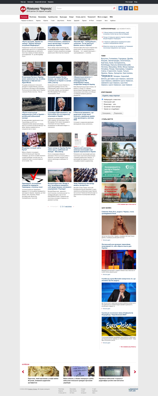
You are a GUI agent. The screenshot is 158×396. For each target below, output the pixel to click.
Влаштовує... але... (110, 104)
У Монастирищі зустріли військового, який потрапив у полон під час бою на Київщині (116, 33)
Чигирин (116, 76)
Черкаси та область (27, 20)
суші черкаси (127, 85)
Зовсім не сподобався (111, 109)
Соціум (83, 389)
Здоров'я (76, 20)
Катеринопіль (119, 63)
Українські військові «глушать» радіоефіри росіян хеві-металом (111, 379)
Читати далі (106, 240)
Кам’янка (104, 63)
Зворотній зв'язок (40, 2)
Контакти (30, 2)
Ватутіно (104, 59)
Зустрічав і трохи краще (111, 106)
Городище (122, 59)
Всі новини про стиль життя (127, 204)
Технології (91, 17)
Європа (45, 20)
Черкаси (106, 75)
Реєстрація (129, 2)
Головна (24, 17)
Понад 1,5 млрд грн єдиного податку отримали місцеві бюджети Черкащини (117, 37)
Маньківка (113, 67)
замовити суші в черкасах (122, 81)
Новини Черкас (32, 389)
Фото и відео (103, 17)
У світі (53, 20)
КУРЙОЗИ (25, 364)
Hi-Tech (91, 20)
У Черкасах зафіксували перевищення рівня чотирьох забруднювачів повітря (116, 42)
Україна (38, 20)
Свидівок (129, 69)
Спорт (71, 17)
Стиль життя (80, 17)
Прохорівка (119, 69)
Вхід (135, 2)
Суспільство (53, 17)
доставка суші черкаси (116, 79)
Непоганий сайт (109, 102)
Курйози (112, 20)
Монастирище (128, 67)
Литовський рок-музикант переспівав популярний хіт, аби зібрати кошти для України (116, 246)
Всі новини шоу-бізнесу (128, 346)
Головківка (113, 59)
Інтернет (99, 20)
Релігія (69, 20)
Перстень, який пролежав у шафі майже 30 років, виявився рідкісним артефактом (43, 381)
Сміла (103, 71)
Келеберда (105, 65)
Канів (111, 63)
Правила (50, 2)
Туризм (84, 20)
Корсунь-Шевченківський (120, 65)
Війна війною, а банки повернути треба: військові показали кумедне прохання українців (78, 381)
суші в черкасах (114, 85)
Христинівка (127, 73)
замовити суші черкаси (110, 83)
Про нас (23, 2)
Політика (32, 17)
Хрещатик (118, 73)
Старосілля (111, 71)
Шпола (104, 79)
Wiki (111, 17)
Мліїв (120, 67)
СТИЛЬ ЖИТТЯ (107, 119)
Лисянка (104, 67)
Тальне (126, 71)
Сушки (119, 71)
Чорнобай (125, 76)
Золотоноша (125, 61)
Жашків (104, 61)
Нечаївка (104, 69)
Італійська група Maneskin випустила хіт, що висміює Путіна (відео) (119, 279)
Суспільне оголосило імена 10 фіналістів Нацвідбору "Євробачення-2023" (117, 314)
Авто (106, 20)
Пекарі (111, 69)
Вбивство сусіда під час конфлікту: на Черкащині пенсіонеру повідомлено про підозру (118, 47)
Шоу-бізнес (60, 20)
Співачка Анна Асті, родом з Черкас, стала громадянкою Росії (118, 212)
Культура (63, 17)
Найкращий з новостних (112, 99)
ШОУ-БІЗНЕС (106, 208)
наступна (68, 206)
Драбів (130, 59)
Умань (110, 73)
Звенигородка (113, 61)
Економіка (42, 17)
